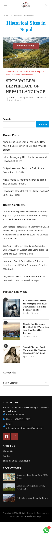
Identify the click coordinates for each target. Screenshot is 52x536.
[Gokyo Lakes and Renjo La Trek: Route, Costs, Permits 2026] (9, 498)
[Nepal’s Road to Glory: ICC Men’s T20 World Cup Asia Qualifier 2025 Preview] (11, 331)
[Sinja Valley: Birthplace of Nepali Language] (26, 52)
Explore (12, 97)
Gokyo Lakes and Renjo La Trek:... (32, 498)
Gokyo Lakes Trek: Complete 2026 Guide (22, 276)
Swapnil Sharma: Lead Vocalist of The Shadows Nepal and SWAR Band (34, 350)
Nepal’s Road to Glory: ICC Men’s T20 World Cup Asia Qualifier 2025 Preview (36, 328)
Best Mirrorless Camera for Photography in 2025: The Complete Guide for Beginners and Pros (35, 305)
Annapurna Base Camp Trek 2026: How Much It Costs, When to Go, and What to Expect (24, 145)
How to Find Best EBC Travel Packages (21, 280)
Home (5, 15)
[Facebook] (6, 436)
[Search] (46, 5)
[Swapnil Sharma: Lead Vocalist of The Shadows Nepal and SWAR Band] (11, 354)
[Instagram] (14, 436)
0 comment (41, 97)
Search (7, 119)
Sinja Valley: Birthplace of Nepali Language (25, 86)
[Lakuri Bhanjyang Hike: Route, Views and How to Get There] (9, 487)
